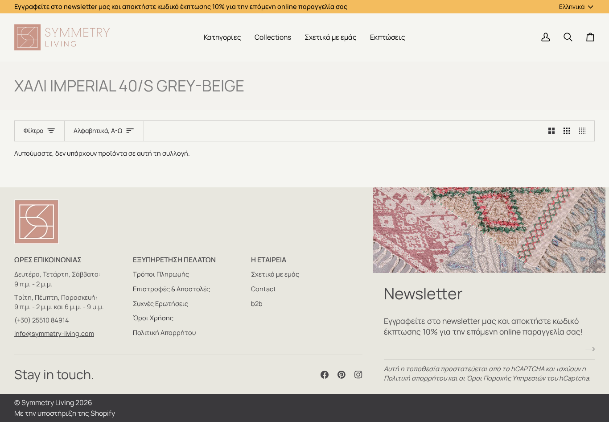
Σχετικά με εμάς (275, 274)
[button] (222, 37)
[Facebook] (325, 375)
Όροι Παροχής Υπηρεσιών (505, 378)
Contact (263, 289)
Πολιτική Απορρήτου (164, 332)
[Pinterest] (341, 375)
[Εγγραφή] (587, 349)
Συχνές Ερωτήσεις (160, 303)
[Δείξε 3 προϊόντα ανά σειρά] (567, 131)
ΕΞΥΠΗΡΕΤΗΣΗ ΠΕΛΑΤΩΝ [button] (174, 260)
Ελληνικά (571, 6)
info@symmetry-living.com (54, 333)
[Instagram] (358, 375)
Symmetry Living (47, 402)
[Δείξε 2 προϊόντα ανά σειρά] (552, 131)
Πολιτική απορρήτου (415, 378)
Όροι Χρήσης (153, 318)
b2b (257, 303)
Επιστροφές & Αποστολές (171, 289)
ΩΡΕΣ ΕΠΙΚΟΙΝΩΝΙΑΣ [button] (48, 260)
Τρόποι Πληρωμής (161, 274)
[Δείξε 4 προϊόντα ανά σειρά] (585, 131)
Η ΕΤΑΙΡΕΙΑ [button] (268, 260)
